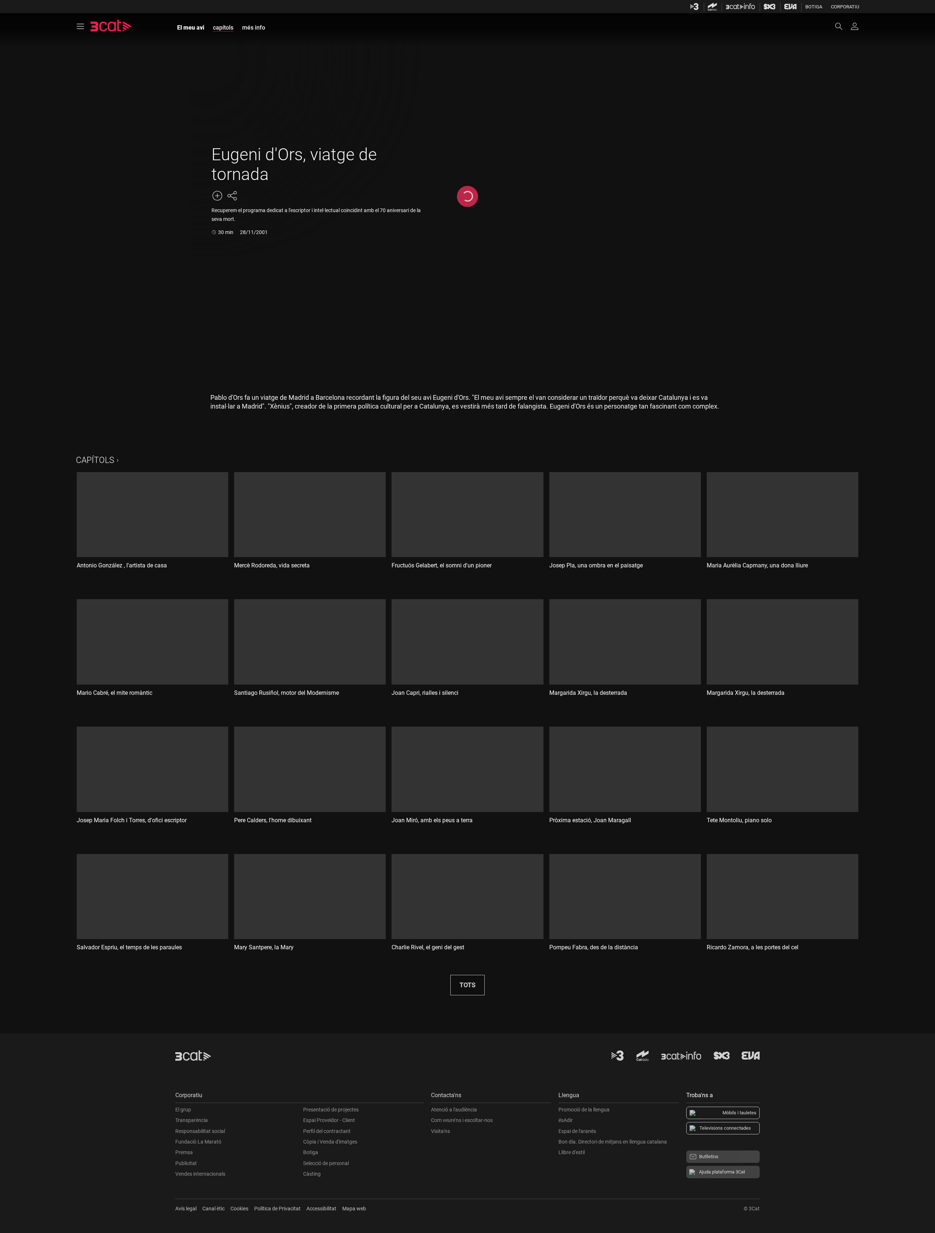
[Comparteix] (232, 196)
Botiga (813, 6)
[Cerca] (842, 26)
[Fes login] (854, 26)
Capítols (95, 460)
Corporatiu (845, 6)
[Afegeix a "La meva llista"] (217, 196)
